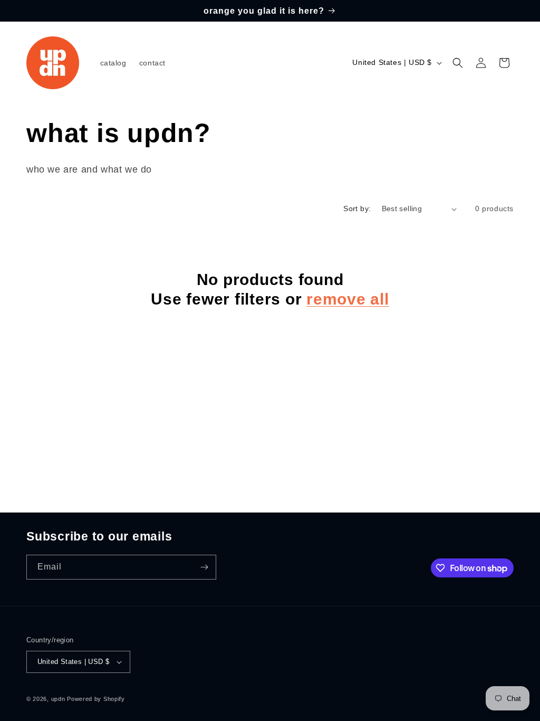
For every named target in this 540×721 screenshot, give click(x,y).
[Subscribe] (204, 567)
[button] (457, 62)
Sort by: (357, 208)
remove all (347, 299)
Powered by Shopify (96, 699)
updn (58, 699)
